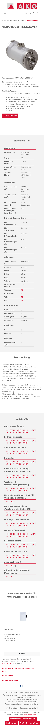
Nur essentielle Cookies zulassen (22, 719)
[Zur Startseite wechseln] (22, 6)
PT (17, 432)
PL (14, 432)
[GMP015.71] (22, 615)
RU (20, 432)
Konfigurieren (11, 723)
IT (34, 430)
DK (18, 430)
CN (7, 430)
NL (10, 432)
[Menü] (4, 13)
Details (22, 654)
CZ (11, 430)
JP (7, 432)
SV (24, 432)
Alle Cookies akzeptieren (29, 723)
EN (21, 430)
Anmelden (36, 13)
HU (31, 430)
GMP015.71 (8, 629)
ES (24, 430)
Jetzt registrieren (10, 116)
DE (14, 430)
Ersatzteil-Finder (8, 663)
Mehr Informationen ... (31, 714)
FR (27, 430)
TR (27, 432)
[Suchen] (26, 13)
